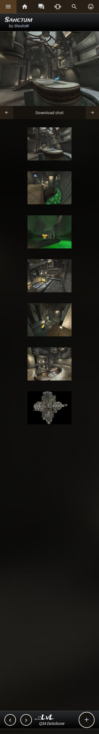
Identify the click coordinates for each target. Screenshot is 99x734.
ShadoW (21, 25)
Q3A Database (52, 723)
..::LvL (44, 717)
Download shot (49, 112)
